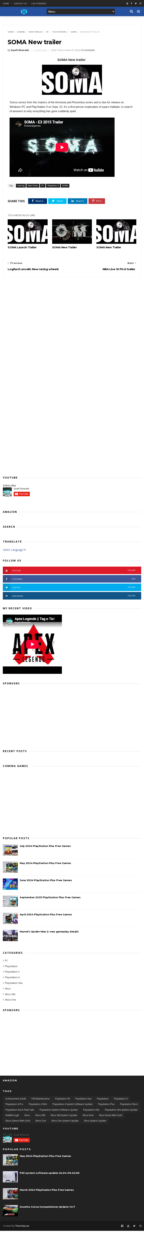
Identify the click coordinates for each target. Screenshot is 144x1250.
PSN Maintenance (41, 1098)
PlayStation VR (62, 1098)
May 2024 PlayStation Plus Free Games (45, 863)
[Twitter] (136, 3)
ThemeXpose (22, 1225)
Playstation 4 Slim (38, 1104)
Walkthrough (12, 1115)
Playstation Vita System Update (121, 1109)
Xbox (8, 988)
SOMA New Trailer (64, 247)
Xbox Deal (88, 1115)
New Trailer (35, 32)
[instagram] (140, 3)
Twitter (73, 587)
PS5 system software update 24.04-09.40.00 (50, 1172)
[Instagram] (140, 1226)
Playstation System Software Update (59, 1109)
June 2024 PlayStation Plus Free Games (46, 880)
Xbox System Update (95, 1120)
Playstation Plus (106, 1104)
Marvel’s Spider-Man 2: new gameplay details (49, 931)
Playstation (11, 966)
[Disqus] (72, 325)
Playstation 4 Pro (14, 1104)
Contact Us (20, 3)
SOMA (74, 32)
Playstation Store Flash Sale (19, 1109)
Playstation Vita (13, 983)
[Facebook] (131, 3)
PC (47, 32)
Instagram (73, 596)
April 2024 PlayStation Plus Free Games (46, 914)
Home (6, 3)
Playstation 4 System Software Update (72, 1104)
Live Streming (38, 3)
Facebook (73, 579)
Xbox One (10, 999)
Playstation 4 (59, 32)
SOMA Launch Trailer (22, 247)
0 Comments (88, 50)
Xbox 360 (10, 994)
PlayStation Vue (83, 1098)
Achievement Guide (15, 1098)
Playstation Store (129, 1104)
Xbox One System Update (65, 1120)
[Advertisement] (72, 716)
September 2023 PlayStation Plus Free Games (50, 897)
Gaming (21, 32)
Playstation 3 (12, 971)
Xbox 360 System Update (64, 1115)
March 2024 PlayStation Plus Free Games (47, 1189)
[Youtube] (127, 3)
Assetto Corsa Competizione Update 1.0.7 (47, 1206)
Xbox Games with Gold (17, 1120)
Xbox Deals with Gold (110, 1115)
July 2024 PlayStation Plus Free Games (45, 845)
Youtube (73, 570)
